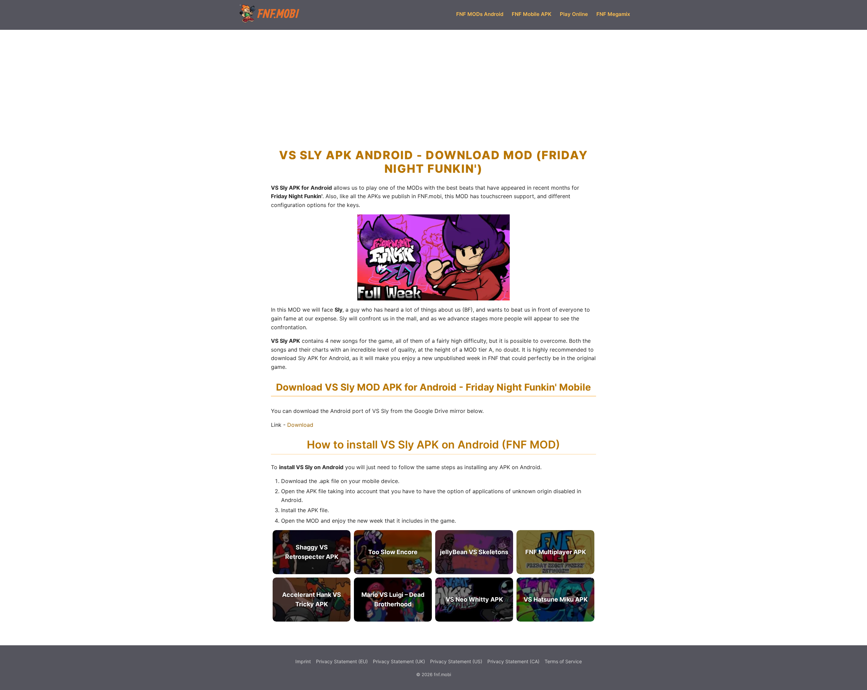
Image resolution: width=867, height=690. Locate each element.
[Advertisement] (433, 79)
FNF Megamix (613, 14)
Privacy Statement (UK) (399, 661)
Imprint (303, 661)
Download (300, 424)
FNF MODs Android (479, 14)
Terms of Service (563, 661)
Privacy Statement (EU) (342, 661)
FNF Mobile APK (531, 14)
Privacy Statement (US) (456, 661)
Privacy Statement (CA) (513, 661)
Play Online (574, 14)
